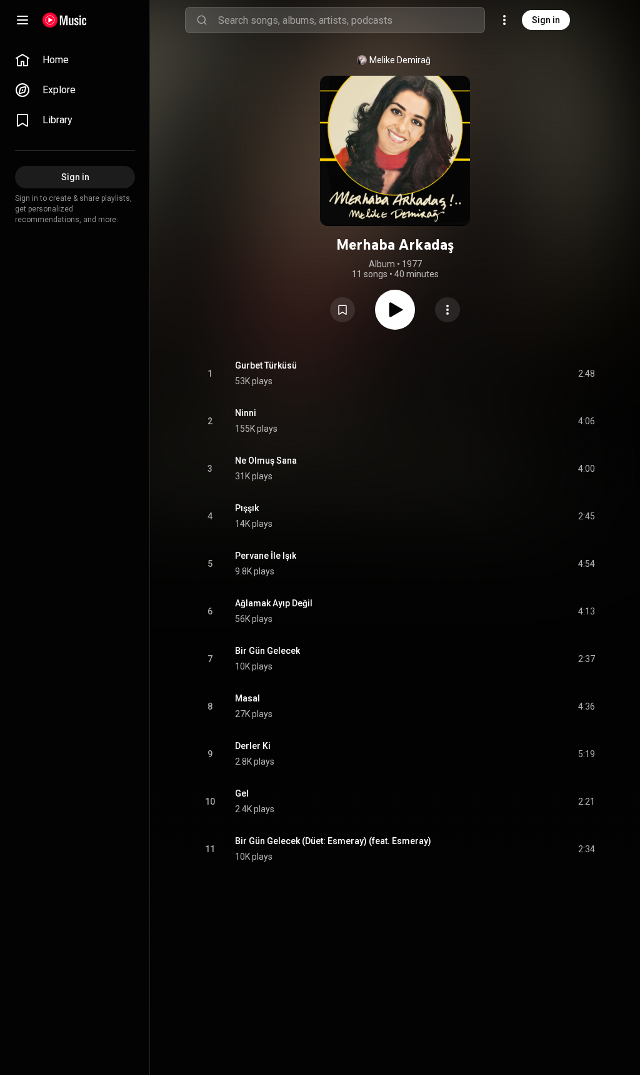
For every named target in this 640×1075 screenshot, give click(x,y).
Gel (242, 793)
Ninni (245, 413)
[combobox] (351, 20)
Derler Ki (253, 746)
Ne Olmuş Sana (266, 461)
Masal (247, 698)
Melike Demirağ (400, 60)
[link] (75, 60)
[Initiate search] (202, 20)
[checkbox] (586, 373)
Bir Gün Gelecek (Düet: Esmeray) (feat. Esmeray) (333, 841)
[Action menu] (447, 309)
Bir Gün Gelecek (267, 651)
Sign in (546, 20)
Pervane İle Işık (265, 556)
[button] (342, 309)
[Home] (64, 20)
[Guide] (22, 20)
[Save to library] (342, 309)
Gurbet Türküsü (266, 365)
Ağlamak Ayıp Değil (273, 603)
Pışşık (247, 508)
